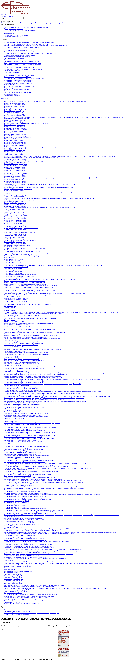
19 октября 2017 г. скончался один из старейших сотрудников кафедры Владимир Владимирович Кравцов (35, 600)
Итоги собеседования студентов (13, 331)
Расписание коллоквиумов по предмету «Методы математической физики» (26, 493)
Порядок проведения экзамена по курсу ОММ (17, 476)
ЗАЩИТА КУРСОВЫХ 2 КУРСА (14, 321)
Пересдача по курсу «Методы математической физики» (20, 440)
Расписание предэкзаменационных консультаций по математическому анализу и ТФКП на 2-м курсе (34, 510)
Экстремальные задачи (11, 94)
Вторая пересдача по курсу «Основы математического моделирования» (25, 284)
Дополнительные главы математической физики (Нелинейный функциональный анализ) (30, 53)
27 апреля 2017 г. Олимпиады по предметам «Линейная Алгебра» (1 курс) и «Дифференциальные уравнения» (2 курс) (39, 187)
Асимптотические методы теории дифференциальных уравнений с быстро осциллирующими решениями (35, 45)
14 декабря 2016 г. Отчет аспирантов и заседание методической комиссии (26, 123)
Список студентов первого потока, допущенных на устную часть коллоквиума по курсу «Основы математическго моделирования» (43, 551)
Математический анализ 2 (12, 33)
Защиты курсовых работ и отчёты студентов (17, 326)
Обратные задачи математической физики (16, 614)
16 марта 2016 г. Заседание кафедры (14, 132)
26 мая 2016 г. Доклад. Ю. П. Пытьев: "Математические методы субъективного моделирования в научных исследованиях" (40, 184)
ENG (5, 15)
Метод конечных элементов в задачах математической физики (22, 64)
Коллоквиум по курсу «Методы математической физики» (21, 345)
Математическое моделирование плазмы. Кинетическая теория (22, 59)
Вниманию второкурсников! (12, 264)
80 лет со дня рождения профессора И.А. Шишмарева (20, 240)
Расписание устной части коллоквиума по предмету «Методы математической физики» (30, 513)
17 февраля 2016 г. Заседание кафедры (15, 139)
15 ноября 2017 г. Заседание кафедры (15, 128)
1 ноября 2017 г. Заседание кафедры (14, 104)
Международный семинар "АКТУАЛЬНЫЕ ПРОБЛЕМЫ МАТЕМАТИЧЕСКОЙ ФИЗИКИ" (23, 603)
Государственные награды (12, 303)
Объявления (4, 23)
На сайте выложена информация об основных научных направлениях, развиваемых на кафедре (32, 376)
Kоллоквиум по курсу (10, 246)
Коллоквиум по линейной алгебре (14, 346)
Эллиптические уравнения (12, 95)
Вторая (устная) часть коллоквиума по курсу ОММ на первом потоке (24, 282)
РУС (2, 15)
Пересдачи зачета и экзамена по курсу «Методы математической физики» (26, 446)
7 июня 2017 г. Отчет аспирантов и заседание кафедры (20, 232)
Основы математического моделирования (16, 35)
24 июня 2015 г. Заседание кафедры (14, 171)
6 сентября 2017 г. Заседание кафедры (15, 229)
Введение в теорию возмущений (13, 49)
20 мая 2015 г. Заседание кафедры (14, 154)
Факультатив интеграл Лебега (13, 593)
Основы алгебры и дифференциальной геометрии (19, 67)
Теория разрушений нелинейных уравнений (17, 89)
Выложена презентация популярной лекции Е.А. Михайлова (22, 292)
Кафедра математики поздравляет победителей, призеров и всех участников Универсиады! (31, 335)
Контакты (55, 23)
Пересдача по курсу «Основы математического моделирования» (23, 441)
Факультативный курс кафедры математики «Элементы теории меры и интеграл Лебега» (30, 594)
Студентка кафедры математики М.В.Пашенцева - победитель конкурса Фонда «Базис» (30, 561)
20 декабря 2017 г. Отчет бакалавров (15, 151)
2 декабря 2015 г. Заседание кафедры (15, 148)
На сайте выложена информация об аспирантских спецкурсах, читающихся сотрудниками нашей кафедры (35, 374)
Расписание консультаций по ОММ (14, 507)
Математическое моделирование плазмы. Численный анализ (22, 61)
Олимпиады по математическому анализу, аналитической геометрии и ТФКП (27, 416)
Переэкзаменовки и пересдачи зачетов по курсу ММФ (20, 454)
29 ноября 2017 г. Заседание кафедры (15, 206)
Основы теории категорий (12, 70)
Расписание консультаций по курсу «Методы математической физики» (25, 496)
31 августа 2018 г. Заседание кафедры (15, 221)
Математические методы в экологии (15, 58)
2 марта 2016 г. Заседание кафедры (14, 150)
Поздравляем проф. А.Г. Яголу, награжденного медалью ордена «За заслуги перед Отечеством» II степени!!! (36, 466)
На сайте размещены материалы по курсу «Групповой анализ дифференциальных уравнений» (32, 395)
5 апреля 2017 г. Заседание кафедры (14, 225)
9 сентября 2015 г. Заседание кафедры (15, 243)
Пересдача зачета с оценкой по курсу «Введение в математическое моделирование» (28, 434)
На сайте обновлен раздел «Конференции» (16, 385)
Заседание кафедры (10, 306)
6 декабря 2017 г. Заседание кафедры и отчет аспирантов (21, 228)
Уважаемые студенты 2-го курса (13, 579)
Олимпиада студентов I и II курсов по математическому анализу (23, 415)
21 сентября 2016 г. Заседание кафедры (15, 164)
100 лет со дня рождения (11, 108)
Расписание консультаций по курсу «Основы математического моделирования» (27, 499)
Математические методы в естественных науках (18, 611)
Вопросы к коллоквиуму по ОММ (14, 278)
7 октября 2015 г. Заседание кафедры (15, 234)
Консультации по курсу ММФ (13, 365)
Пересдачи (7, 443)
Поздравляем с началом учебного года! (15, 469)
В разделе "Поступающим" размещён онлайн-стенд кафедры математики (25, 256)
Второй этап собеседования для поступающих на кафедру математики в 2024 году (28, 287)
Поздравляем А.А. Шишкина (12, 459)
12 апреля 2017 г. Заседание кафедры (15, 114)
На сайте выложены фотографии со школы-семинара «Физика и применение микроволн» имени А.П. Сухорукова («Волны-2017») (43, 384)
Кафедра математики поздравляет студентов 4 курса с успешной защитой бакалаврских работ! (32, 338)
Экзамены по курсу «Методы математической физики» (20, 599)
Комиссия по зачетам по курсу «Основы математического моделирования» (26, 352)
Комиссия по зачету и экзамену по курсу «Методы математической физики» (26, 354)
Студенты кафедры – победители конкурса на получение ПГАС (23, 565)
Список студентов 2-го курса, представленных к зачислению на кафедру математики (29, 547)
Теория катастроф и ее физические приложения (18, 88)
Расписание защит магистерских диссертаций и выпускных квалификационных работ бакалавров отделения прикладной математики (44, 488)
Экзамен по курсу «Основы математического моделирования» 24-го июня (26, 597)
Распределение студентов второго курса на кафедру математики (23, 518)
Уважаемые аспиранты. (11, 572)
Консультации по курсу (11, 356)
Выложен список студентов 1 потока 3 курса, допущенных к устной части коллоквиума (30, 288)
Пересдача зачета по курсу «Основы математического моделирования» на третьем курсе (30, 432)
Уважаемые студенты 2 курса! (13, 576)
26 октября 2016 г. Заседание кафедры (15, 186)
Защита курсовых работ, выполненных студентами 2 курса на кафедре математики (28, 323)
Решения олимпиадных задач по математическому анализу (21, 524)
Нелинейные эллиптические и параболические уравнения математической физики (28, 66)
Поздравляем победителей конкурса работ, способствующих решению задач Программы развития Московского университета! (41, 465)
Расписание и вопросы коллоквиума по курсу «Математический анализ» (25, 490)
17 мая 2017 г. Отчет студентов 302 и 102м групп (18, 137)
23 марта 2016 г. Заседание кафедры (14, 170)
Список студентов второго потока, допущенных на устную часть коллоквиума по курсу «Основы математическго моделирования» (43, 549)
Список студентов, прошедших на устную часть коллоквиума (22, 555)
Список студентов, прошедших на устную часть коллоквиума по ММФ (25, 557)
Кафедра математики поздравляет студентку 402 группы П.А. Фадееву (25, 337)
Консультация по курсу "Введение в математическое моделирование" (24, 368)
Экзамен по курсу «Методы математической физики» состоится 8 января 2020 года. (29, 596)
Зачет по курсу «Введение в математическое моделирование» (22, 315)
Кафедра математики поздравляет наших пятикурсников (21, 334)
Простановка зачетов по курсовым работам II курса (19, 485)
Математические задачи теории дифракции (17, 56)
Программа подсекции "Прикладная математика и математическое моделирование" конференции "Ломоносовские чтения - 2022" (42, 480)
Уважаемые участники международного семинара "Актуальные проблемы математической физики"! (34, 585)
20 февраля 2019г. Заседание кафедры (15, 159)
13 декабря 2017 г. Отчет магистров (14, 115)
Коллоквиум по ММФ (10, 348)
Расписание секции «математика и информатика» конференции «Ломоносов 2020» (28, 512)
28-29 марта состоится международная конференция (19, 200)
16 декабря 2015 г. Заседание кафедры (15, 131)
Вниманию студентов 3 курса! (13, 268)
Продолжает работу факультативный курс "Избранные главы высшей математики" (28, 483)
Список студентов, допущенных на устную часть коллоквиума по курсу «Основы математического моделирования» (38, 554)
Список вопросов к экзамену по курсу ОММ (17, 543)
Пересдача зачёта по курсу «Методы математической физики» (22, 429)
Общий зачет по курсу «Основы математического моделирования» (24, 407)
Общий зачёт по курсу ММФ (12, 410)
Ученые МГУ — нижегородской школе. (16, 591)
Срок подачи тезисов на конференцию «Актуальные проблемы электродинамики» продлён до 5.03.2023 (35, 558)
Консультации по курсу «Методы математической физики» (21, 362)
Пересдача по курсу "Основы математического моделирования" (23, 437)
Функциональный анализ (11, 91)
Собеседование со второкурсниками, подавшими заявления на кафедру (25, 540)
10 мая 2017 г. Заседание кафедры (14, 106)
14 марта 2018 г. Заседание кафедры (14, 125)
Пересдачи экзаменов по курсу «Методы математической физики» (23, 449)
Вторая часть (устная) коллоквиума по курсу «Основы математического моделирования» (30, 285)
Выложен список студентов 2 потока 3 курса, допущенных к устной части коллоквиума (30, 290)
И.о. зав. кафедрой (9, 327)
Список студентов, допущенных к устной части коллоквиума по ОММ (25, 552)
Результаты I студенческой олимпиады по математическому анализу (24, 519)
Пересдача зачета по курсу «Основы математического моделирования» (25, 430)
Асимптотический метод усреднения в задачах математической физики (25, 47)
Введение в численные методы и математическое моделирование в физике (26, 27)
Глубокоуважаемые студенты (12, 296)
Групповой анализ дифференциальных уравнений (19, 52)
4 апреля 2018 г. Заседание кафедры (14, 223)
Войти (64, 23)
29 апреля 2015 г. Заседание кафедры (15, 201)
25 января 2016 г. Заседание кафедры (15, 179)
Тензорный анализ (9, 84)
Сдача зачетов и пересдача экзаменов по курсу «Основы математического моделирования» (31, 530)
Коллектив (17, 23)
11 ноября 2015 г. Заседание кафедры (15, 112)
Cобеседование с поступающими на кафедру (17, 245)
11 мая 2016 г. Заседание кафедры (14, 111)
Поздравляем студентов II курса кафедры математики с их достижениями (26, 473)
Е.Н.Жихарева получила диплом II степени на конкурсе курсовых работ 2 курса (27, 304)
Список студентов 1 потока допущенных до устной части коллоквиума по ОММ (28, 546)
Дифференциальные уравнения (13, 29)
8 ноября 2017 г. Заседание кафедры (14, 239)
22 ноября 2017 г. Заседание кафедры (15, 168)
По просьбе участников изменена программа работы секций (22, 457)
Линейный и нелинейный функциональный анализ (19, 55)
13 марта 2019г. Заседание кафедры (14, 120)
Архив (60, 23)
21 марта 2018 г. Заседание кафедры (14, 162)
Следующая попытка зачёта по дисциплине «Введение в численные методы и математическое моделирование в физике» (40, 533)
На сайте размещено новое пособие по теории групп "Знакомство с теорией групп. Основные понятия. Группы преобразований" (42, 393)
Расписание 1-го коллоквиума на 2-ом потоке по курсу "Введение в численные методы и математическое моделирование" (40, 487)
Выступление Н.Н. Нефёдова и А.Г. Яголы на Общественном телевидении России (28, 295)
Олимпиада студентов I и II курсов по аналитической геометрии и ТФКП (26, 413)
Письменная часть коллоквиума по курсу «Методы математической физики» (27, 455)
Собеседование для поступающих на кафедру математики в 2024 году (25, 538)
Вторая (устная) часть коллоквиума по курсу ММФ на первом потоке (24, 281)
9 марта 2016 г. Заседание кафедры (14, 242)
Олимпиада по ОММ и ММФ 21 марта (15, 412)
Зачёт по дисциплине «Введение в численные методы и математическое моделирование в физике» (33, 313)
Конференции (39, 23)
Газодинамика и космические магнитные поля (18, 50)
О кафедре (11, 23)
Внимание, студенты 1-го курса (13, 259)
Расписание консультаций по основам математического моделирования (25, 508)
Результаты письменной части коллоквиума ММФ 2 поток (21, 522)
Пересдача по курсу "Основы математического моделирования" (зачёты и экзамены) (29, 438)
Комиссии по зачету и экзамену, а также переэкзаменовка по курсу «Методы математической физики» (34, 349)
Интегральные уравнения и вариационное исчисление (20, 30)
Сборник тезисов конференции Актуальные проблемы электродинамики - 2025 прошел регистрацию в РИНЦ (36, 529)
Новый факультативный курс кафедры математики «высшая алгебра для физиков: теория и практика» (34, 399)
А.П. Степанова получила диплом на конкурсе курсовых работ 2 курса (25, 249)
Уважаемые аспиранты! (11, 568)
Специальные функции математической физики (18, 80)
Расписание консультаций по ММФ (14, 505)
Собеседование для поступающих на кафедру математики (21, 535)
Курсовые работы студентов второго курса (16, 371)
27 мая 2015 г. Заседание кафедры (14, 190)
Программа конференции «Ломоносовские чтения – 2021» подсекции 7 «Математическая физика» (33, 479)
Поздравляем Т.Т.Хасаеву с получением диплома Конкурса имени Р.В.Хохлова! (27, 474)
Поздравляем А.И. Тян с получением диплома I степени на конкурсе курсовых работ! (29, 460)
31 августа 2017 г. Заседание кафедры (15, 220)
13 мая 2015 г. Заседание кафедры (14, 122)
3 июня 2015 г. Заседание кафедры (14, 209)
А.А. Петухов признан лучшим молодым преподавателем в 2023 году (24, 248)
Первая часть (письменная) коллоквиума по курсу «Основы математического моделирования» (32, 423)
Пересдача (7, 426)
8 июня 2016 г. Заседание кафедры (14, 237)
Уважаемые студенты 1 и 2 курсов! (14, 574)
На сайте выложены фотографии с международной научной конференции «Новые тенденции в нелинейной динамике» (39, 381)
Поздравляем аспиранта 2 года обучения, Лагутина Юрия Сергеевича (24, 462)
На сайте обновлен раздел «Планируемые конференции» (21, 387)
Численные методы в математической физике (17, 92)
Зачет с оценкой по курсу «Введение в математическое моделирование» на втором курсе (30, 318)
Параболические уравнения (12, 72)
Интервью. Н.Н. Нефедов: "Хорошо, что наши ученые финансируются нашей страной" (30, 329)
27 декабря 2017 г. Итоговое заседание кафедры (18, 189)
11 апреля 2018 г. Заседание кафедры (15, 109)
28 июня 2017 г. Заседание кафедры (14, 196)
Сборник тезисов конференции (13, 527)
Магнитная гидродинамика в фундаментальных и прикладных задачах (25, 609)
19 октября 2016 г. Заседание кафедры (15, 145)
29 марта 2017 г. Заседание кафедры (14, 204)
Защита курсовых (9, 320)
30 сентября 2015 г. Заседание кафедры (15, 215)
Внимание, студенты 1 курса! (13, 257)
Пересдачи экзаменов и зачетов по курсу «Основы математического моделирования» (29, 448)
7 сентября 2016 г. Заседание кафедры (15, 235)
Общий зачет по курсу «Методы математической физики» (21, 402)
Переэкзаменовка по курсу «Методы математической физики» (22, 452)
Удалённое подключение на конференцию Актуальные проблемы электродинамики (29, 586)
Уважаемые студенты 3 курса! (13, 580)
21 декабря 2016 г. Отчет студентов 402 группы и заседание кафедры (24, 161)
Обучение (23, 23)
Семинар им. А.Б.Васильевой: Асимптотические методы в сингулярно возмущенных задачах (31, 613)
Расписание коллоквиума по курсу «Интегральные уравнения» (22, 491)
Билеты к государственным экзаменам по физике (18, 254)
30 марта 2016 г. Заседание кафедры (14, 214)
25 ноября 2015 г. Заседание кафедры (15, 176)
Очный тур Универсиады (11, 421)
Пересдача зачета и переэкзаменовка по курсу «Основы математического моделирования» (30, 427)
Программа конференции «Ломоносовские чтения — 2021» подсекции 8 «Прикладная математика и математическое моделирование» (44, 482)
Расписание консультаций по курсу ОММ (16, 501)
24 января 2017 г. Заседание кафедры (15, 175)
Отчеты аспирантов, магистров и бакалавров (17, 420)
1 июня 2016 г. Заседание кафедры (14, 103)
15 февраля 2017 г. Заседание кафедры (15, 129)
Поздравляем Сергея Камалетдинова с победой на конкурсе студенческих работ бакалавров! (31, 471)
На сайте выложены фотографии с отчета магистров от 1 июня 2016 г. (25, 382)
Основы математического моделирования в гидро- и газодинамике (24, 69)
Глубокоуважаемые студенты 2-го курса (16, 299)
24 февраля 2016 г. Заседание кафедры (15, 173)
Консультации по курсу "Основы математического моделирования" (24, 360)
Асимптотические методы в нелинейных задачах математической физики (26, 44)
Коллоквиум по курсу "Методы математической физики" (21, 342)
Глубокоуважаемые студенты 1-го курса (16, 298)
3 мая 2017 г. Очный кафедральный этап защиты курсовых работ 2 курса (25, 210)
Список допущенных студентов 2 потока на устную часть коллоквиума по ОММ (28, 544)
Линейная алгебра (9, 32)
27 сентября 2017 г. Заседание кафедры (15, 195)
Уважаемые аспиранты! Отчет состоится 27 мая (18, 571)
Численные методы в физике (12, 36)
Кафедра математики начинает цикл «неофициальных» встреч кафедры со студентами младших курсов (34, 332)
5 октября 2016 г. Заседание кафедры (15, 226)
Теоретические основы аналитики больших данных (19, 86)
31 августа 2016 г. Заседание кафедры (15, 218)
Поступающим (48, 23)
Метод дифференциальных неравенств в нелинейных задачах (22, 63)
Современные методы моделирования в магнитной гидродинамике (24, 78)
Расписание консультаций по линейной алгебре (18, 504)
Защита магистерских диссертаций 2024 (16, 324)
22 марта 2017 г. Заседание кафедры (14, 167)
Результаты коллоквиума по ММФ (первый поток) (19, 521)
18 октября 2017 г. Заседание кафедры (15, 142)
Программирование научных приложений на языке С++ (20, 75)
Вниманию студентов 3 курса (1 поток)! (16, 267)
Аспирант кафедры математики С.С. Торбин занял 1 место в (22, 251)
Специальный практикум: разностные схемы (17, 81)
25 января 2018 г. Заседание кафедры (15, 181)
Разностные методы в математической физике (17, 77)
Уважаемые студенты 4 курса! (13, 583)
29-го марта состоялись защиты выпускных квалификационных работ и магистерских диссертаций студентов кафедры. (39, 207)
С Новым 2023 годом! (10, 526)
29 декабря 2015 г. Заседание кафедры (15, 203)
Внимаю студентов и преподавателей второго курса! (19, 276)
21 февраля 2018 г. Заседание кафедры (15, 165)
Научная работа (30, 23)
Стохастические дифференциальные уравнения (18, 83)
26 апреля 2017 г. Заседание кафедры (15, 182)
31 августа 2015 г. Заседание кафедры (15, 217)
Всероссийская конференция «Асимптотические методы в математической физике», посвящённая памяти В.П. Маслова (39, 279)
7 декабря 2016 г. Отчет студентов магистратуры (18, 231)
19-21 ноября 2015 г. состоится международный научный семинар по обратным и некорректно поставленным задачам (39, 147)
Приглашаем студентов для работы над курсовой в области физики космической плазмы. (30, 477)
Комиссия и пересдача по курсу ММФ (15, 351)
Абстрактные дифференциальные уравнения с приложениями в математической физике (30, 42)
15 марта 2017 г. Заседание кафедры (14, 126)
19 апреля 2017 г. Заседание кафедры (15, 143)
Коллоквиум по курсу (10, 340)
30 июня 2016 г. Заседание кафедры (14, 212)
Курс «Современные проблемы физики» (16, 370)
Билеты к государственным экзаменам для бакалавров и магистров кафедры (26, 253)
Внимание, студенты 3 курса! (13, 260)
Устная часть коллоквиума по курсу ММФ (16, 590)
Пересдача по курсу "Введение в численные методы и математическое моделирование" (30, 435)
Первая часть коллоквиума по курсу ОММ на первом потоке (22, 424)
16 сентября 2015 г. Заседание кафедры (15, 136)
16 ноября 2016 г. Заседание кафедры (15, 134)
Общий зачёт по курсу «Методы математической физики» (21, 405)
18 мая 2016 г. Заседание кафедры (14, 140)
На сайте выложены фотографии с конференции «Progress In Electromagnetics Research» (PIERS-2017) (34, 377)
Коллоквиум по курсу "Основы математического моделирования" (23, 343)
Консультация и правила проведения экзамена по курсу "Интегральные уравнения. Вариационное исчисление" (37, 366)
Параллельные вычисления (12, 74)
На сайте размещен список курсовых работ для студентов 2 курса (23, 390)
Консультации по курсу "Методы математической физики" (21, 359)
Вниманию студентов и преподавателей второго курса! (20, 274)
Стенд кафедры (8, 560)
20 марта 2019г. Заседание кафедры (14, 153)
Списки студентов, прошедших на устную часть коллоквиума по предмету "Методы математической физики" (36, 541)
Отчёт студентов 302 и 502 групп (14, 418)
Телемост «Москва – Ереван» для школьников (17, 566)
